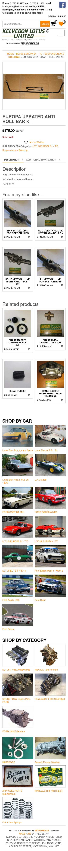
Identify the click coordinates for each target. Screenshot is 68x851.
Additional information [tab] (41, 159)
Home (10, 53)
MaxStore (25, 833)
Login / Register (57, 15)
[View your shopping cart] (53, 24)
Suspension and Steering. (15, 150)
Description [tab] (11, 159)
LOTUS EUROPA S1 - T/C (29, 53)
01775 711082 (37, 3)
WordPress (42, 830)
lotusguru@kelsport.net (15, 6)
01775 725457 (17, 3)
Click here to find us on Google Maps (22, 12)
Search (45, 23)
